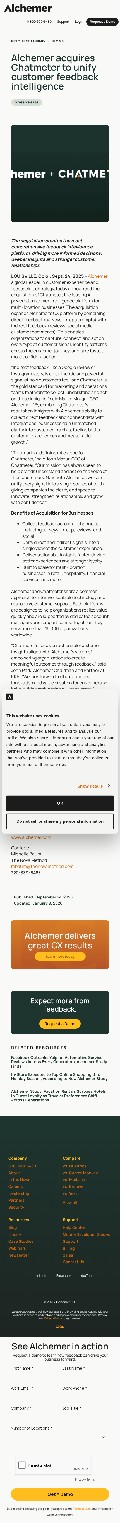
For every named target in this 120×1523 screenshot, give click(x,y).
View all (70, 1202)
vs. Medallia (74, 1179)
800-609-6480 (22, 1165)
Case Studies (20, 1241)
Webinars (17, 1248)
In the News (19, 1179)
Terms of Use (81, 1509)
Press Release (26, 102)
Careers (15, 1186)
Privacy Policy (53, 1318)
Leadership (18, 1193)
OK (60, 803)
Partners (16, 1200)
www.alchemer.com (31, 837)
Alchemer (97, 276)
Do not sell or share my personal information (60, 821)
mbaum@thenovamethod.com (42, 866)
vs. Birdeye (73, 1186)
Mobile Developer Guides (86, 1234)
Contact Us (73, 1261)
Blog (12, 1227)
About (14, 1172)
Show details (90, 785)
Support (70, 1241)
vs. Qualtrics (75, 1165)
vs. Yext (70, 1193)
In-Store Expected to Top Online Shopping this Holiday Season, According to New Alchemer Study (59, 1076)
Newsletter (18, 1255)
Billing (69, 1248)
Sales (68, 1255)
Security (16, 1207)
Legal (60, 1326)
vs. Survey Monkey (80, 1172)
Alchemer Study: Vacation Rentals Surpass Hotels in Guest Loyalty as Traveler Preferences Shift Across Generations (58, 1095)
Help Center (74, 1227)
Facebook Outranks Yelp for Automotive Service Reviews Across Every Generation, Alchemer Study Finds (59, 1062)
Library (14, 1234)
